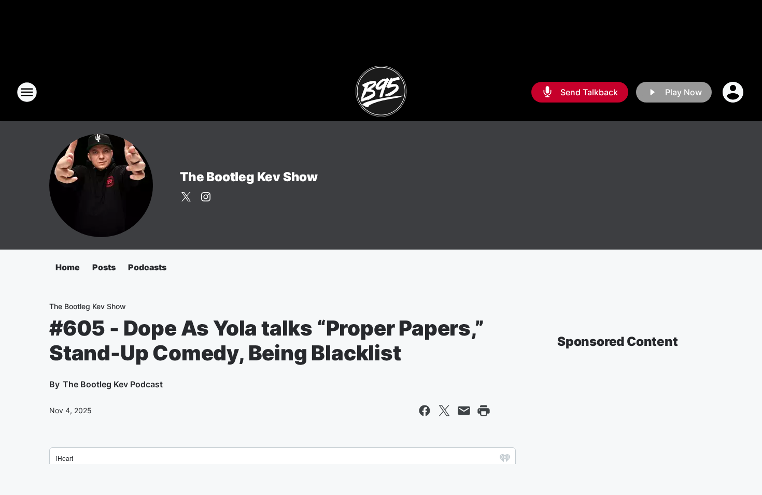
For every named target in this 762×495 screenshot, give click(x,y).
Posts (104, 267)
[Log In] (734, 92)
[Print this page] (483, 410)
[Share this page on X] (444, 410)
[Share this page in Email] (464, 410)
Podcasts (147, 267)
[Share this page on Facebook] (424, 410)
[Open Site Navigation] (27, 92)
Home (67, 267)
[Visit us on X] (186, 197)
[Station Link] (381, 92)
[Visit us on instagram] (206, 197)
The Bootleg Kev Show (249, 176)
